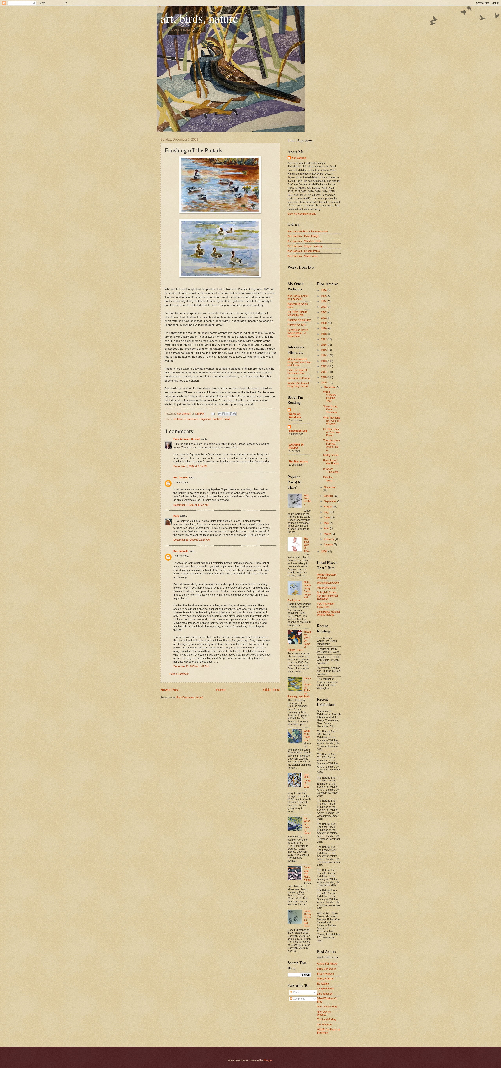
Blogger (268, 1060)
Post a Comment (179, 673)
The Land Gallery (326, 1019)
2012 (324, 366)
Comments (298, 998)
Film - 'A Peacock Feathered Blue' (298, 371)
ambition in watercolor (186, 419)
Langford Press (325, 988)
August (328, 506)
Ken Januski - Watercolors (303, 256)
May (327, 522)
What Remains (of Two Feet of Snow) (331, 420)
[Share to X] (227, 414)
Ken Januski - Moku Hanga (303, 236)
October (329, 495)
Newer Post (169, 690)
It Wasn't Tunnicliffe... (331, 470)
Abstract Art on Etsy (299, 319)
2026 (324, 290)
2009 (324, 382)
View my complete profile (302, 213)
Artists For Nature (327, 963)
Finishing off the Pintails (331, 462)
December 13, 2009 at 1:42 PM (191, 666)
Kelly (176, 516)
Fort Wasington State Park (325, 605)
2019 (324, 328)
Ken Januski (180, 477)
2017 (324, 339)
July (327, 512)
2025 (324, 296)
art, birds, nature (199, 18)
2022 (324, 312)
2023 (324, 306)
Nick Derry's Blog (327, 1006)
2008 (324, 551)
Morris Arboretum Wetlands (326, 576)
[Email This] (220, 414)
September (330, 501)
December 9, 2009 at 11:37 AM (190, 504)
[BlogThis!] (223, 414)
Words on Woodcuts (295, 415)
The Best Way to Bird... (307, 544)
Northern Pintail (221, 419)
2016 (324, 344)
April (327, 528)
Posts (296, 992)
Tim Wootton (324, 1024)
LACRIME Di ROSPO (296, 446)
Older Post (271, 690)
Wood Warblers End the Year (329, 396)
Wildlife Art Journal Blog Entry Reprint (298, 385)
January (329, 544)
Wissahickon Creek (328, 582)
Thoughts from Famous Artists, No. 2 (331, 445)
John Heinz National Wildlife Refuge (328, 613)
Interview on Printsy (299, 378)
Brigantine (205, 419)
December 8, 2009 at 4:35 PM (190, 466)
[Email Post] (212, 413)
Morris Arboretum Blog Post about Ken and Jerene (299, 362)
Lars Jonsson (324, 993)
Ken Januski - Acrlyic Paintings (305, 246)
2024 (324, 301)
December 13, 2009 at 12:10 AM (191, 539)
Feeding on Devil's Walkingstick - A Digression (298, 332)
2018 (324, 334)
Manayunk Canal (326, 587)
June (327, 517)
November (330, 487)
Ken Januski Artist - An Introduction (308, 231)
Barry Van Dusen (326, 968)
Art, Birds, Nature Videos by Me (297, 313)
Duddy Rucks (331, 455)
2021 (324, 317)
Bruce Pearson (325, 973)
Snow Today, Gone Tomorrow (330, 409)
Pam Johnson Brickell (186, 439)
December (330, 387)
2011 (324, 371)
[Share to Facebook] (231, 414)
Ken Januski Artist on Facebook (298, 297)
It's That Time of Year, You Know (331, 432)
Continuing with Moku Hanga (307, 873)
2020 (324, 323)
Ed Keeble (323, 983)
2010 (324, 377)
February (329, 539)
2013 (324, 361)
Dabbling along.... (329, 479)
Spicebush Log (298, 430)
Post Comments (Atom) (189, 697)
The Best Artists (298, 461)
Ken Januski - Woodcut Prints (305, 241)
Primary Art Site (297, 324)
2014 (324, 355)
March (328, 533)
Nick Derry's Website (324, 1013)
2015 (324, 350)
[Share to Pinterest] (235, 414)
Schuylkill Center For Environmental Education (327, 595)
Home (221, 690)
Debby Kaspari (325, 978)
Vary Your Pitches (307, 500)
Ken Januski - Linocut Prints (304, 251)
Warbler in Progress (307, 735)
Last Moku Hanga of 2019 (307, 780)
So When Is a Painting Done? (307, 826)
